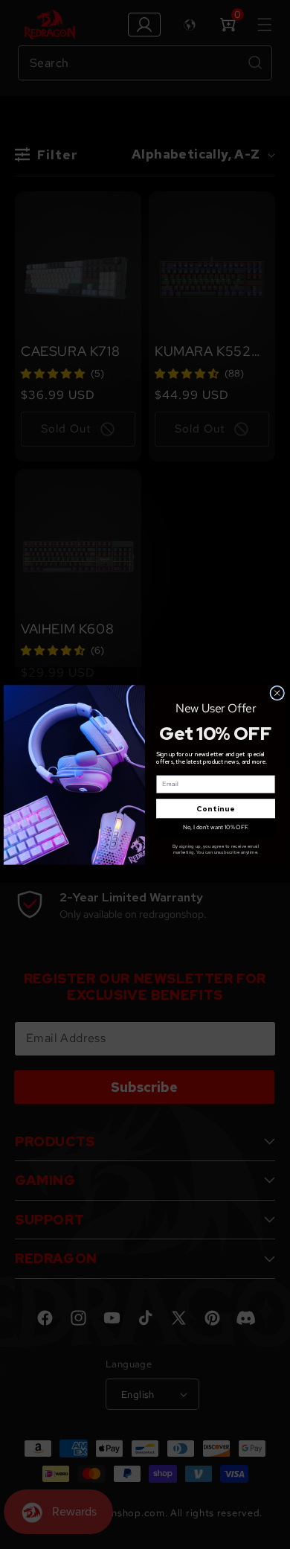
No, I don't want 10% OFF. (216, 827)
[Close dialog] (277, 692)
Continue (215, 809)
